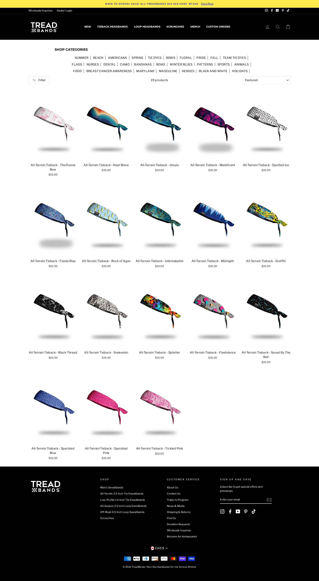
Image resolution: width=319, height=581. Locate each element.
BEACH (98, 58)
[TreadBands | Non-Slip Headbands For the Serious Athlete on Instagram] (222, 511)
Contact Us (174, 493)
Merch (195, 26)
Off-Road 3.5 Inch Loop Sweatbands (122, 512)
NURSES (93, 64)
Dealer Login (64, 10)
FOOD (77, 71)
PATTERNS (205, 64)
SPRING (137, 58)
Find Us (171, 518)
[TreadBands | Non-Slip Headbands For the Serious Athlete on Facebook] (230, 511)
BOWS (170, 58)
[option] (159, 4)
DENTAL (109, 64)
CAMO (125, 64)
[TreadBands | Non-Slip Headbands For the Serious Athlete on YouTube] (238, 511)
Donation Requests (178, 524)
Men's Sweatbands (111, 487)
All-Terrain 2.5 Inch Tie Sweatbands (121, 493)
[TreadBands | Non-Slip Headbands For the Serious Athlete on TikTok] (253, 511)
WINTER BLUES (181, 64)
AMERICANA (117, 58)
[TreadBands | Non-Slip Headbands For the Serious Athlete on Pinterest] (245, 511)
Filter (42, 80)
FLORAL (186, 58)
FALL (214, 58)
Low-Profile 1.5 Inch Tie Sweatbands (122, 499)
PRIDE (201, 58)
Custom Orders (218, 26)
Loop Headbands (147, 26)
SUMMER (81, 58)
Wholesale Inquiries (40, 10)
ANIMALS (241, 64)
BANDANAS (143, 64)
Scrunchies (175, 26)
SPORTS (223, 64)
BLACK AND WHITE (213, 71)
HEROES (188, 71)
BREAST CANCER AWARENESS (109, 71)
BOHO (160, 64)
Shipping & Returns (179, 512)
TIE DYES (154, 58)
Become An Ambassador (182, 536)
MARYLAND (145, 71)
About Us (172, 487)
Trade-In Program (177, 499)
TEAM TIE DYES (234, 58)
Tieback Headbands (112, 26)
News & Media (176, 505)
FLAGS (77, 64)
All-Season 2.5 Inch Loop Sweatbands (123, 505)
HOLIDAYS (240, 71)
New (87, 26)
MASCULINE (168, 71)
